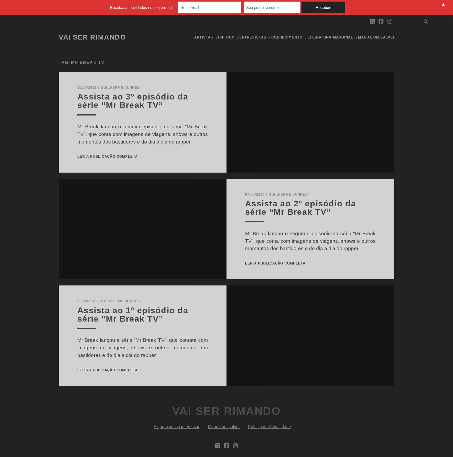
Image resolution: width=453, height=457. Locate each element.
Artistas (203, 37)
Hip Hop (226, 37)
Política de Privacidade (269, 427)
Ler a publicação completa (107, 156)
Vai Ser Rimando (92, 37)
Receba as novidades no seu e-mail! (141, 7)
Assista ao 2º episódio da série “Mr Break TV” (300, 208)
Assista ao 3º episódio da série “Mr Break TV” (132, 101)
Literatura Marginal (330, 37)
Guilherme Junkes (120, 88)
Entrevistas (252, 37)
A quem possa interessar (176, 427)
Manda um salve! (376, 37)
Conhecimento (287, 37)
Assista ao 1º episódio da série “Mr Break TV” (132, 314)
